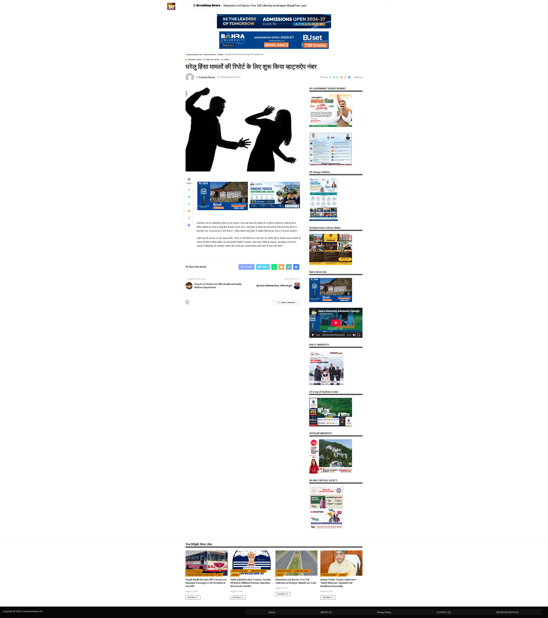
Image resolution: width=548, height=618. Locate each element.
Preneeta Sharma (207, 77)
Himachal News (212, 59)
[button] (385, 5)
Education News (239, 571)
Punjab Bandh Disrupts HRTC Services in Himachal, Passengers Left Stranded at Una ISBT (206, 583)
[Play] (313, 335)
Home (272, 612)
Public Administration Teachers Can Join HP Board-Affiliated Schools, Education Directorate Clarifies (250, 583)
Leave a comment (288, 302)
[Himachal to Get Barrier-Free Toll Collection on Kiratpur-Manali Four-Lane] (296, 563)
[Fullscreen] (358, 335)
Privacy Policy (384, 612)
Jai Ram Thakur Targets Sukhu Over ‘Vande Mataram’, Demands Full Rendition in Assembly (274, 5)
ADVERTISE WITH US (507, 612)
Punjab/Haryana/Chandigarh (200, 575)
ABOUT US (326, 612)
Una (219, 575)
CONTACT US (444, 612)
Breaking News (195, 59)
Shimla (226, 59)
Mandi (280, 575)
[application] (335, 323)
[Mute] (354, 335)
